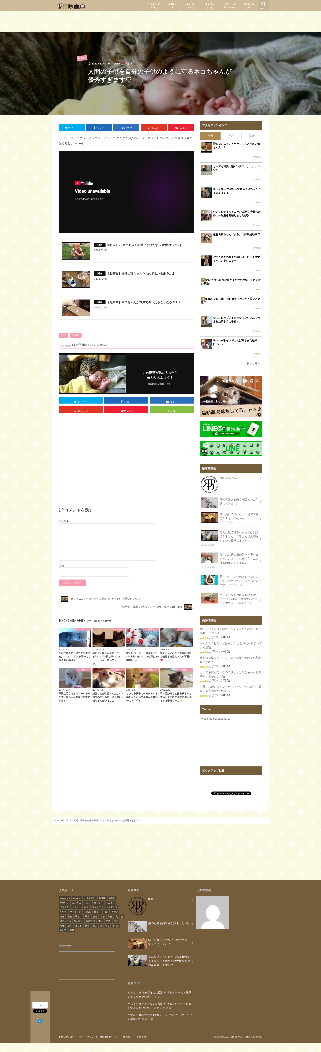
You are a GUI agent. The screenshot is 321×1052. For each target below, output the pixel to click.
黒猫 (72, 930)
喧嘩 (62, 916)
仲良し (97, 912)
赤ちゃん (104, 925)
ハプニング (229, 6)
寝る (95, 916)
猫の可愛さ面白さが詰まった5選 (238, 501)
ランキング (153, 6)
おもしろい (190, 6)
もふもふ (110, 903)
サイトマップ (86, 1036)
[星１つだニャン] (61, 346)
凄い (65, 335)
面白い (115, 925)
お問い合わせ (66, 1036)
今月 (231, 135)
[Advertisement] (160, 22)
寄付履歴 (141, 1036)
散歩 (110, 916)
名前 (61, 565)
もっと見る (253, 363)
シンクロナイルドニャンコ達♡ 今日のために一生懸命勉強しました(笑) (237, 213)
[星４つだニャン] (68, 346)
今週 (210, 135)
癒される (249, 6)
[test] (212, 913)
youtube (77, 898)
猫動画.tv (234, 1036)
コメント (64, 521)
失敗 (69, 916)
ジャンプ (96, 907)
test (229, 477)
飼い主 (63, 930)
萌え (69, 925)
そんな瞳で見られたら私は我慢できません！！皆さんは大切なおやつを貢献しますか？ (230, 538)
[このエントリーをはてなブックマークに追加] (40, 1020)
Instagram (65, 898)
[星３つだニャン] (66, 346)
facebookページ (108, 1036)
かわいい (64, 903)
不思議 (87, 912)
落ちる (78, 925)
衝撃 (87, 925)
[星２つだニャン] (63, 346)
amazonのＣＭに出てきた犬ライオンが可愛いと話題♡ (230, 300)
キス (86, 907)
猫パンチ (78, 921)
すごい (87, 903)
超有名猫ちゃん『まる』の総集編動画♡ (236, 234)
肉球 (62, 925)
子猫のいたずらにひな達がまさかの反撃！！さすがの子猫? (231, 281)
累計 (251, 135)
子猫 (87, 916)
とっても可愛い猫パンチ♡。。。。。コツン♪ (236, 168)
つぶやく (40, 1005)
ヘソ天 (63, 912)
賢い (95, 925)
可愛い (172, 6)
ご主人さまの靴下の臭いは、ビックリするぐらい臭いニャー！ (236, 258)
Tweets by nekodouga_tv (215, 718)
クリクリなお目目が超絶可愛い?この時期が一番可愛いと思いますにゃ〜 (238, 599)
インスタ (64, 907)
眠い (116, 921)
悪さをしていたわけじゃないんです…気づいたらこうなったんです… (239, 581)
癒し (100, 921)
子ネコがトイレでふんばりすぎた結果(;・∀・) (235, 342)
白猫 (108, 921)
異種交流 (90, 921)
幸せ (102, 916)
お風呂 (112, 898)
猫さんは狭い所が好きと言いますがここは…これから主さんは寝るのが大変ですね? (230, 561)
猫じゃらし (65, 921)
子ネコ (78, 916)
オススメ (210, 6)
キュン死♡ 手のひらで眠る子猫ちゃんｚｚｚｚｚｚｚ (237, 190)
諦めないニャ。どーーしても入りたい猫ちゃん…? (236, 145)
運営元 (126, 1036)
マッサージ (75, 912)
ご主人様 (76, 903)
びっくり (98, 903)
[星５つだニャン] (70, 346)
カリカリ (76, 907)
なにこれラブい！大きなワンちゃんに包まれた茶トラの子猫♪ (236, 319)
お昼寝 (102, 898)
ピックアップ (110, 907)
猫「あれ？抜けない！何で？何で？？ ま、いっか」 (239, 518)
